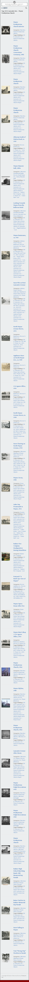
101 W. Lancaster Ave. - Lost (19, 425)
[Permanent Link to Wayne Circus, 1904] (6, 487)
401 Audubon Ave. (18, 598)
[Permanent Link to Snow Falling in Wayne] (6, 935)
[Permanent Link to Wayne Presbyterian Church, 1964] (6, 671)
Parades (22, 512)
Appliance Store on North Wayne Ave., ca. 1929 (18, 358)
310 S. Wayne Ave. (20, 596)
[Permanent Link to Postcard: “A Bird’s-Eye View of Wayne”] (6, 586)
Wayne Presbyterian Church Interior (18, 24)
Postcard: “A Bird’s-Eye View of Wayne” (19, 579)
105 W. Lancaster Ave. (19, 261)
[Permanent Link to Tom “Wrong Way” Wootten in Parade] (6, 958)
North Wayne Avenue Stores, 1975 (18, 329)
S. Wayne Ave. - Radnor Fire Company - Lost (19, 192)
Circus (21, 483)
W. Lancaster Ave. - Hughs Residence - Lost (19, 228)
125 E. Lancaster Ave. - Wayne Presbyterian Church (19, 153)
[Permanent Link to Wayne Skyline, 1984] (6, 703)
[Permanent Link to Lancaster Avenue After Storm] (6, 763)
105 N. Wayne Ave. (21, 429)
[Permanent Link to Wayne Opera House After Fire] (6, 614)
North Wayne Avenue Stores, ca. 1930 (19, 415)
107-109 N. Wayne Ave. (19, 431)
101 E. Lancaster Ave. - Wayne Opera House (19, 219)
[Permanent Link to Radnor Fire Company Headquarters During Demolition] (6, 556)
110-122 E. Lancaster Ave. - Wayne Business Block (19, 309)
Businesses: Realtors (18, 641)
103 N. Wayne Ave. (18, 373)
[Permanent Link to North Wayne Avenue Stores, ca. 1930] (6, 424)
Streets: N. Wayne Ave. (19, 643)
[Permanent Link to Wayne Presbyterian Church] (6, 89)
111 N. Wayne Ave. (18, 433)
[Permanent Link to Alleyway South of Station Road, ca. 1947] (6, 147)
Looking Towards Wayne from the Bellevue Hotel (19, 205)
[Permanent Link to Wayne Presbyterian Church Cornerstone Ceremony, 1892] (6, 58)
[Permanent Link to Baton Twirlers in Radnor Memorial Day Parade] (6, 910)
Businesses (16, 244)
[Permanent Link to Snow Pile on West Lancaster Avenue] (6, 301)
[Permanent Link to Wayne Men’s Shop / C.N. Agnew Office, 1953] (6, 643)
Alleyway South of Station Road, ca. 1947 (19, 139)
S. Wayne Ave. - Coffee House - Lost (18, 529)
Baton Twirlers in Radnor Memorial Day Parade (19, 902)
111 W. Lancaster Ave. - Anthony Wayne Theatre (19, 265)
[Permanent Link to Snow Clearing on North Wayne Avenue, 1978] (6, 456)
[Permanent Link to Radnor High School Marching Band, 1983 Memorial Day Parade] (6, 880)
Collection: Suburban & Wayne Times (19, 453)
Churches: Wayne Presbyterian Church (19, 31)
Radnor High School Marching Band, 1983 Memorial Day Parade (19, 873)
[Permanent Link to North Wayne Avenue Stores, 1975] (6, 337)
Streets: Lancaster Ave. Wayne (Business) (19, 246)
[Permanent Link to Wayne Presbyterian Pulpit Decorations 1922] (6, 792)
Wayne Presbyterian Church (17, 81)
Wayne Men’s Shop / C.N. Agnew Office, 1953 (19, 634)
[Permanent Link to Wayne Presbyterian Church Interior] (6, 30)
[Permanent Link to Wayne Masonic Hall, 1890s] (6, 180)
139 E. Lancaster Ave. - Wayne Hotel (19, 718)
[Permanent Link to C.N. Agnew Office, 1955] (6, 395)
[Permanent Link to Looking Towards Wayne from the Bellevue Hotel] (6, 215)
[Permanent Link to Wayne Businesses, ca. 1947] (6, 255)
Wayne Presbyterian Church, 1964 (17, 665)
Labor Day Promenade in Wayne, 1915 (18, 507)
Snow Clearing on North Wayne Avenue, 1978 (19, 446)
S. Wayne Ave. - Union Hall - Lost (18, 536)
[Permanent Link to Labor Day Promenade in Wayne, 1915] (6, 520)
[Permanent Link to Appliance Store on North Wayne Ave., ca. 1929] (6, 367)
